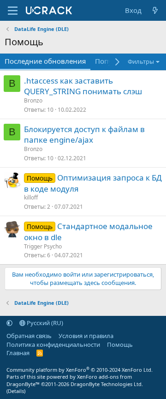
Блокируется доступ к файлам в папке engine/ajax (84, 134)
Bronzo (33, 100)
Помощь (120, 344)
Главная (18, 353)
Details (16, 390)
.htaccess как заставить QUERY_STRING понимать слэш (83, 86)
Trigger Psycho (43, 246)
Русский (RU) (44, 323)
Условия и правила (86, 336)
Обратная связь (29, 336)
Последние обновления (45, 61)
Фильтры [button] (141, 61)
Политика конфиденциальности (53, 344)
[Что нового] (155, 10)
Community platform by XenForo (79, 369)
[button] (9, 323)
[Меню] (13, 10)
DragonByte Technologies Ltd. (107, 384)
